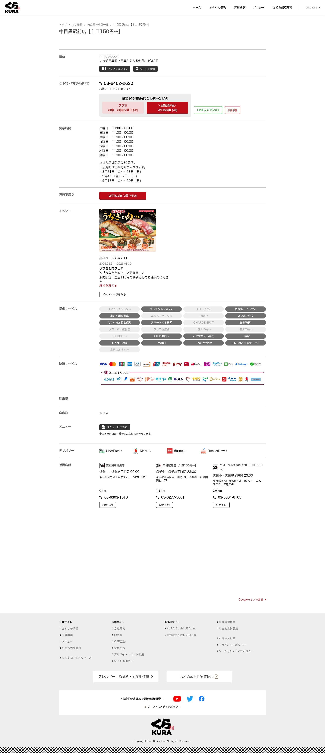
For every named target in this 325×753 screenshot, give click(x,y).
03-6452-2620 (118, 83)
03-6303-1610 (116, 497)
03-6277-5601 (173, 497)
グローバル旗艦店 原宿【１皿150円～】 (241, 467)
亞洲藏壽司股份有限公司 (182, 635)
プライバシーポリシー (232, 645)
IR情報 (118, 635)
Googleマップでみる (250, 599)
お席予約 (107, 505)
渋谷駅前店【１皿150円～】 (180, 465)
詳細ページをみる (111, 258)
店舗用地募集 (227, 622)
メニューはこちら (117, 427)
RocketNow (217, 450)
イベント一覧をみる (114, 294)
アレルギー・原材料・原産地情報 (123, 676)
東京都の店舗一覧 (99, 24)
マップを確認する (117, 69)
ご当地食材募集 (228, 628)
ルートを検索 (147, 69)
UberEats (113, 450)
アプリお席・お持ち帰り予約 (123, 108)
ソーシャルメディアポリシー (236, 651)
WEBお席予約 (167, 108)
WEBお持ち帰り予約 (123, 195)
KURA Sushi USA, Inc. (182, 628)
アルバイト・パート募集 (129, 654)
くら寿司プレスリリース (76, 657)
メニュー (67, 641)
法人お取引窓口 (123, 661)
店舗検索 (79, 24)
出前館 (232, 110)
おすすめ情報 (70, 628)
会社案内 (119, 628)
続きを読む (107, 285)
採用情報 (119, 648)
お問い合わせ (227, 638)
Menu (144, 450)
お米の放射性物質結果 (197, 676)
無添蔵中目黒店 (115, 465)
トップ (64, 24)
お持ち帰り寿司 (71, 648)
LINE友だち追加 (208, 110)
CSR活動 (120, 641)
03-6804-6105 (229, 497)
